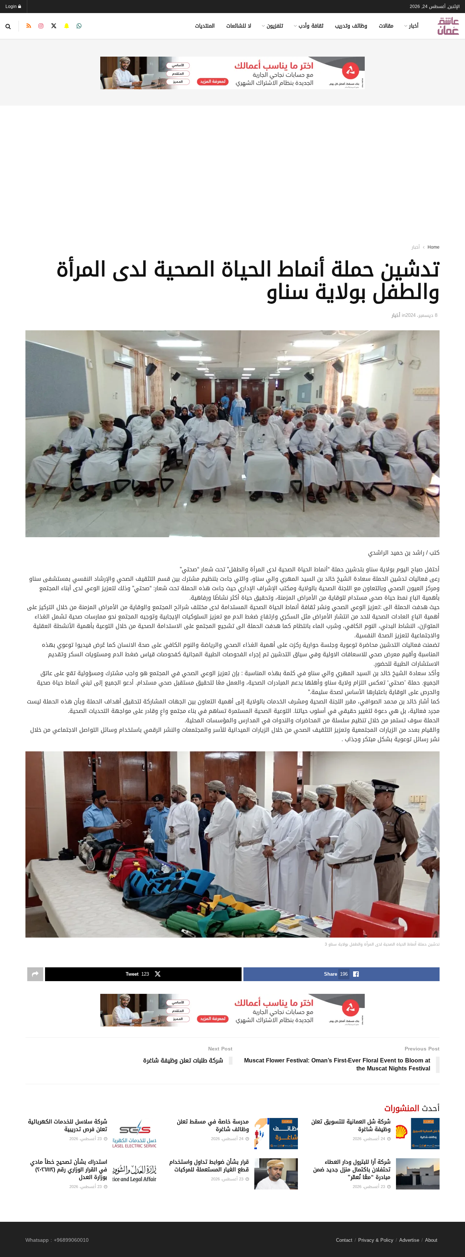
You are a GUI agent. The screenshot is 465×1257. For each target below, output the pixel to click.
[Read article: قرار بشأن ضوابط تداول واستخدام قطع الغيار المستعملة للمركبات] (276, 1173)
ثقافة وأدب (311, 26)
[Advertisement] (232, 165)
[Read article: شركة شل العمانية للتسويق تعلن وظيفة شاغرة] (418, 1133)
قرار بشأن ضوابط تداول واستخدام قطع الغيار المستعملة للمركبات (209, 1166)
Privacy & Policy (375, 1240)
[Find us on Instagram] (41, 26)
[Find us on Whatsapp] (79, 26)
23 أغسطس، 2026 (86, 1139)
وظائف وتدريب (351, 26)
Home (434, 247)
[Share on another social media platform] (35, 974)
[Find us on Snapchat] (66, 26)
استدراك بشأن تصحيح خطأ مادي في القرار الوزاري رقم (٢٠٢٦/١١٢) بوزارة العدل (68, 1169)
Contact (344, 1240)
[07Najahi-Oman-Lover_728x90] (232, 73)
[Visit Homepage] (448, 26)
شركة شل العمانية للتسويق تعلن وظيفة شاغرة (351, 1125)
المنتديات (205, 26)
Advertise (409, 1240)
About (431, 1240)
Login (11, 7)
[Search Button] (8, 26)
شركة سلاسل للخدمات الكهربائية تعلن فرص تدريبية (67, 1125)
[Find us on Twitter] (54, 26)
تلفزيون (275, 26)
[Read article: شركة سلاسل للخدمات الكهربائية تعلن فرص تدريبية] (134, 1133)
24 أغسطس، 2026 (370, 1139)
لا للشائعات (238, 26)
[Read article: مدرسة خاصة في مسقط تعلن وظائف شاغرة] (276, 1133)
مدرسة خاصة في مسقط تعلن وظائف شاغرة (213, 1125)
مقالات (386, 26)
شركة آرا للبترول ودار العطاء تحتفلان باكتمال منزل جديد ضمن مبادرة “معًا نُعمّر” (352, 1169)
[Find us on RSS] (29, 26)
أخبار (413, 26)
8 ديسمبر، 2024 (421, 315)
